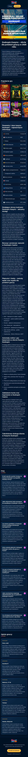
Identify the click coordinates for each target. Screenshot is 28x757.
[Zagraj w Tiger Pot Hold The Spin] (5, 92)
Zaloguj (10, 6)
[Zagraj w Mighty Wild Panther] (16, 92)
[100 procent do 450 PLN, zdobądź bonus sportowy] (14, 32)
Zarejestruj (17, 6)
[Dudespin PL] (14, 2)
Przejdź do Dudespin (14, 750)
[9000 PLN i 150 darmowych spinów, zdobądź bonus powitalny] (14, 16)
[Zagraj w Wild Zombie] (16, 109)
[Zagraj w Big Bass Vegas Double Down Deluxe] (5, 109)
